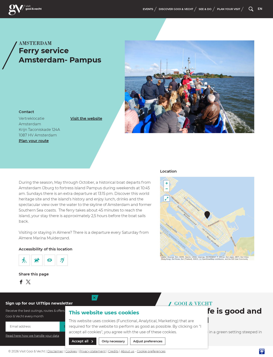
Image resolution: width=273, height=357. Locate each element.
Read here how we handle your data (32, 336)
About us (127, 351)
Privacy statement (92, 351)
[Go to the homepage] (25, 9)
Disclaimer (55, 351)
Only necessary (113, 341)
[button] (207, 215)
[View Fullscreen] (166, 198)
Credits (113, 351)
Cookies (71, 351)
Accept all (80, 341)
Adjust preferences (147, 341)
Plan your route (34, 140)
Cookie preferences (151, 351)
